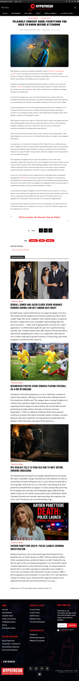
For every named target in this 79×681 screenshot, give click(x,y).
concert (19, 87)
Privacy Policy (64, 631)
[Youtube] (78, 1)
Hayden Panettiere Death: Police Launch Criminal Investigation (37, 547)
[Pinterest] (50, 230)
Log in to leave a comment (20, 250)
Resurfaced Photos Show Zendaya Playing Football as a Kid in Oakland (38, 387)
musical (24, 178)
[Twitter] (72, 1)
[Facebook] (66, 1)
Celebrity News (46, 18)
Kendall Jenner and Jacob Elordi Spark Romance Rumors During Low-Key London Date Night (36, 306)
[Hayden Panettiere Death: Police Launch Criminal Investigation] (39, 521)
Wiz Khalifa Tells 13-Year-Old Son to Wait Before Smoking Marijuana (36, 468)
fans (31, 89)
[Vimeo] (75, 1)
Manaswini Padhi (34, 30)
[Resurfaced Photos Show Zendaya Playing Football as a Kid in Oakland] (39, 362)
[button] (75, 7)
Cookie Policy (59, 670)
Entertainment (33, 18)
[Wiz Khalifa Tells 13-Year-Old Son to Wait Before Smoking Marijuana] (39, 443)
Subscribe (71, 625)
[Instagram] (69, 1)
